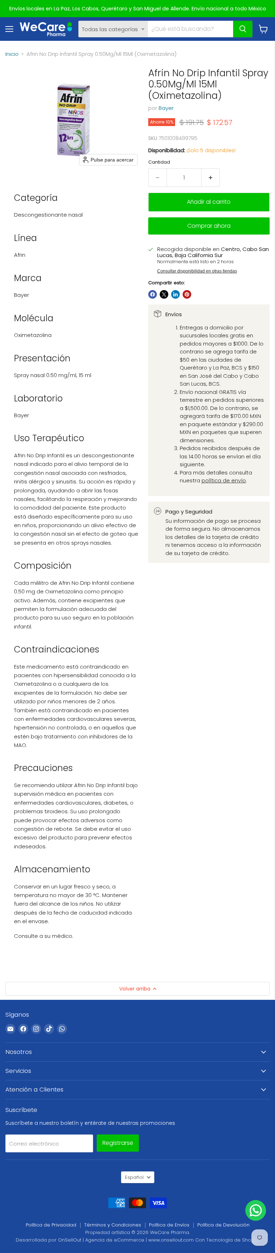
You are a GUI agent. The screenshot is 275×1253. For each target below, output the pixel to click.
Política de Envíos (169, 1224)
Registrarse (117, 1143)
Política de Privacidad (51, 1224)
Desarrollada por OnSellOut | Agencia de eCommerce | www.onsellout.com (105, 1240)
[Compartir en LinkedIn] (175, 294)
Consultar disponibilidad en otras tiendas (197, 271)
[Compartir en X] (164, 294)
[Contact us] (255, 1210)
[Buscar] (242, 29)
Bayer (166, 108)
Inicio (12, 54)
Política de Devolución (223, 1224)
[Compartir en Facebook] (152, 294)
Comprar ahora (209, 226)
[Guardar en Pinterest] (187, 294)
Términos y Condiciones (112, 1224)
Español (134, 1177)
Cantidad (159, 162)
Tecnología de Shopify (232, 1240)
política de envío (224, 480)
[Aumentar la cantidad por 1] (211, 177)
